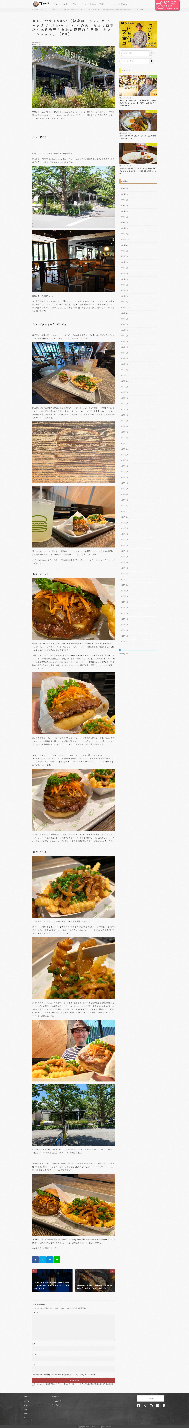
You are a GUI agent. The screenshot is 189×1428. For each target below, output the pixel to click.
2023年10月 (125, 381)
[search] (151, 53)
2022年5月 (124, 477)
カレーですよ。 (51, 9)
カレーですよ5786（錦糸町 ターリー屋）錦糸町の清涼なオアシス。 (137, 137)
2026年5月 (124, 205)
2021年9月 (124, 523)
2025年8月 (124, 256)
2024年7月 (124, 330)
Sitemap (55, 1396)
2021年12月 (125, 506)
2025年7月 (124, 262)
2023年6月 (124, 404)
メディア (154, 76)
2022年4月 (124, 483)
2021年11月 (125, 511)
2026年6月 (124, 200)
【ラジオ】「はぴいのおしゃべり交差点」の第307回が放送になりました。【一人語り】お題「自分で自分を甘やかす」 (137, 103)
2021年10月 (125, 517)
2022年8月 (124, 460)
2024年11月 (125, 307)
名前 (34, 1344)
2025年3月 (124, 285)
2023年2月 (124, 426)
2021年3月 (124, 557)
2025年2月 (124, 290)
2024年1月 (124, 364)
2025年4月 (124, 279)
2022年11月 (125, 443)
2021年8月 (124, 528)
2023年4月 (124, 415)
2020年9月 (124, 591)
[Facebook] (35, 1259)
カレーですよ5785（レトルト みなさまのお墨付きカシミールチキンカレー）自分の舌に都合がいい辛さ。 (138, 171)
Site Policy (56, 1405)
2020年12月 (125, 574)
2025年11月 (125, 239)
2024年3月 (124, 353)
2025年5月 (124, 273)
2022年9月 (124, 455)
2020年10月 (125, 585)
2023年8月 (124, 392)
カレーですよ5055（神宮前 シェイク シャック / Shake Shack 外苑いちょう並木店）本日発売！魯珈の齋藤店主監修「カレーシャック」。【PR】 (101, 9)
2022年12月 (125, 438)
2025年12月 (125, 234)
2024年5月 (124, 341)
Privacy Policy (120, 4)
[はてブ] (49, 1259)
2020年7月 (124, 602)
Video (102, 4)
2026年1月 (124, 228)
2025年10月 (125, 245)
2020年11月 (125, 579)
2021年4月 (124, 551)
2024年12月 (125, 302)
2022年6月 (124, 472)
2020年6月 (124, 607)
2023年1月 (124, 432)
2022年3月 (124, 489)
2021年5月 (124, 545)
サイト (34, 1364)
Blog (84, 4)
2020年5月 (124, 613)
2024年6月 (124, 336)
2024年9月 (124, 319)
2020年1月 (124, 636)
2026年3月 (124, 217)
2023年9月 (124, 387)
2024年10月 (125, 313)
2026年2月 (124, 222)
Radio (93, 4)
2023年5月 (124, 409)
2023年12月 (125, 370)
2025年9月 (124, 251)
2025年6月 (124, 268)
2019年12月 (125, 641)
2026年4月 (124, 211)
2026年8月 (124, 188)
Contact (151, 1398)
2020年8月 (124, 596)
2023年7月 (124, 398)
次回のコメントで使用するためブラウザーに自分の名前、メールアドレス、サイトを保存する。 (66, 1374)
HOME (36, 9)
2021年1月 (124, 568)
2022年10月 (125, 449)
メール (35, 1354)
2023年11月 (125, 375)
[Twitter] (42, 1259)
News (75, 4)
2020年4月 (124, 619)
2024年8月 (124, 324)
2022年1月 (124, 500)
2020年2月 (124, 630)
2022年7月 (124, 466)
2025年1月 (124, 296)
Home (56, 4)
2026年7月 (124, 194)
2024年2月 (124, 358)
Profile (66, 4)
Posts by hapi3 (124, 653)
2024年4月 (124, 347)
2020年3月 (124, 624)
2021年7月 (124, 534)
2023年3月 (124, 421)
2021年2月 (124, 562)
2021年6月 (124, 540)
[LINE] (56, 1259)
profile (26, 1401)
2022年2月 (124, 494)
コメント (35, 1312)
